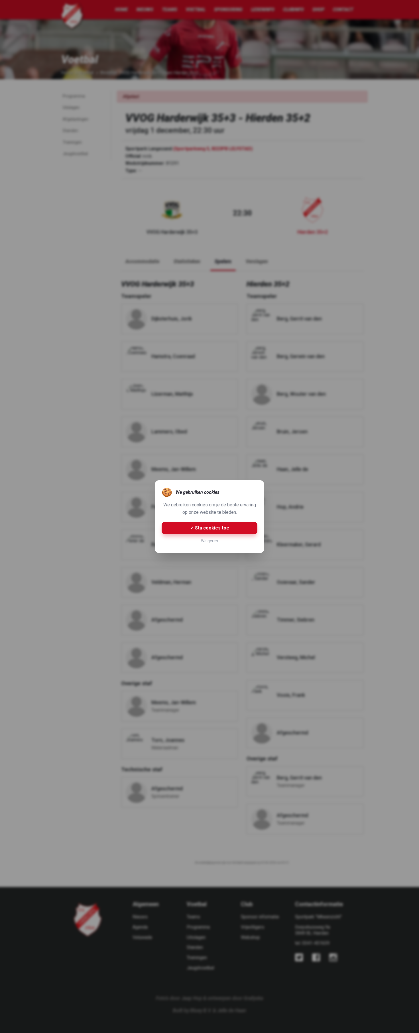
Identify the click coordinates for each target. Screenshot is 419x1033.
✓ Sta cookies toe (209, 528)
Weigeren (209, 541)
